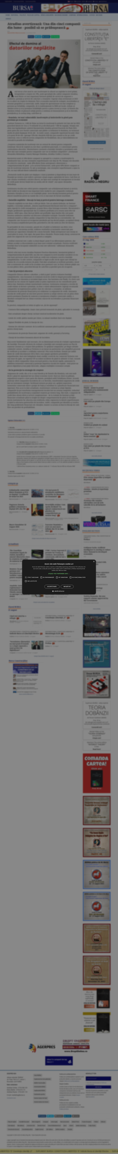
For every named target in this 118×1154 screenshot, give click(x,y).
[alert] (59, 577)
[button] (59, 573)
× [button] (93, 561)
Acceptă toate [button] (52, 586)
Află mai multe (62, 570)
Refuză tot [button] (67, 586)
